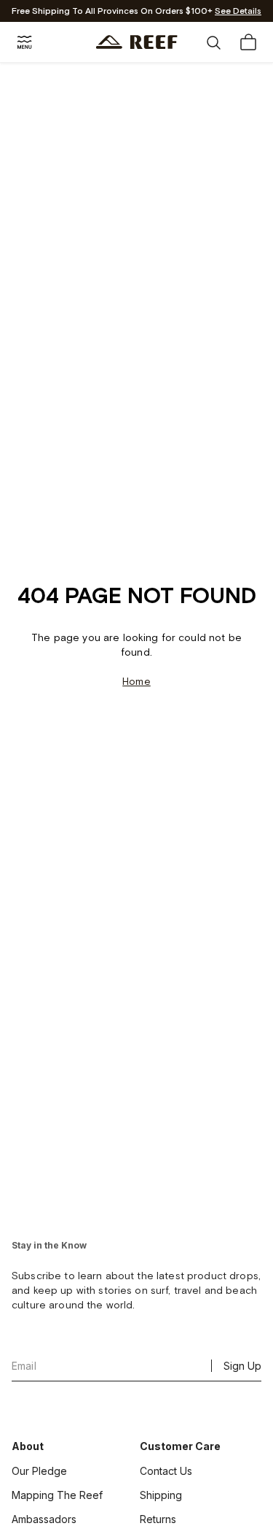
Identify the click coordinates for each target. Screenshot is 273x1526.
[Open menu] (25, 42)
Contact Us (166, 1471)
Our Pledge (39, 1471)
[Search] (213, 42)
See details (238, 11)
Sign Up (242, 1366)
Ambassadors (44, 1519)
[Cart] (248, 42)
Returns (158, 1519)
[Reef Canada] (136, 42)
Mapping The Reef (57, 1495)
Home (136, 681)
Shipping (161, 1495)
